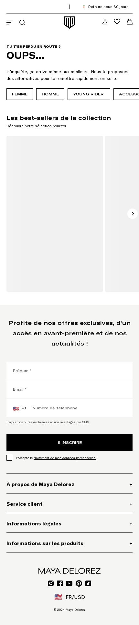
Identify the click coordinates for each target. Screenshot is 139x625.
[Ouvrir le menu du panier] (129, 21)
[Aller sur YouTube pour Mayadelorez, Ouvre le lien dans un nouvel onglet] (69, 583)
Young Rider (89, 94)
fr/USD (69, 597)
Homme (50, 94)
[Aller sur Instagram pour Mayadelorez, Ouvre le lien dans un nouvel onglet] (51, 583)
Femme (19, 94)
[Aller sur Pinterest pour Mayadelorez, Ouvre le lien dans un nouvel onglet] (79, 583)
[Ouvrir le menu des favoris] (117, 21)
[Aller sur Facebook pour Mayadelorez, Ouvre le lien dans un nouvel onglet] (60, 583)
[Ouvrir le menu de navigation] (10, 22)
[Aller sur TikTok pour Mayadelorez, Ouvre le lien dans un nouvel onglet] (88, 583)
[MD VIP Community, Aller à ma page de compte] (105, 21)
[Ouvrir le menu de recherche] (22, 22)
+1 (19, 408)
